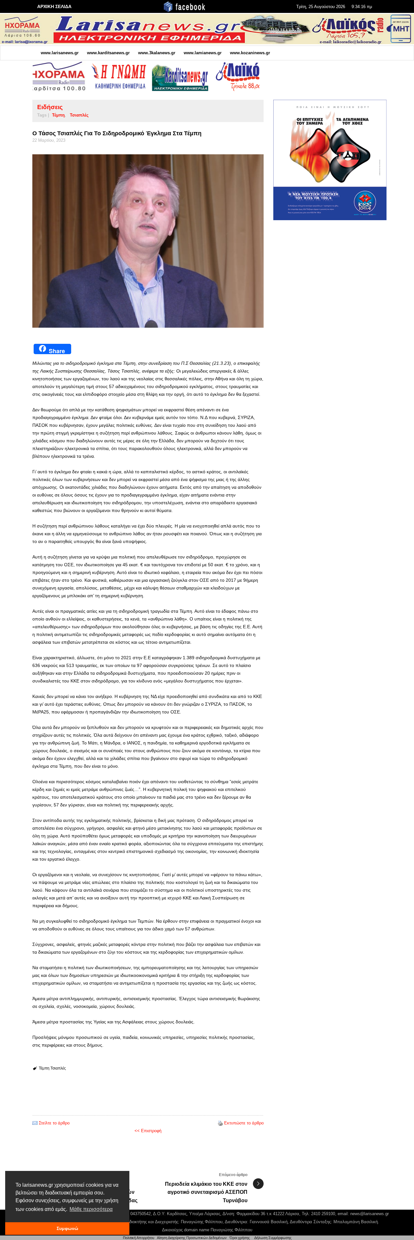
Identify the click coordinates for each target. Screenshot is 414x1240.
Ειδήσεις (50, 107)
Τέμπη (58, 115)
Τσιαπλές (79, 115)
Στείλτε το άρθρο (54, 1123)
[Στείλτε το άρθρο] (35, 1123)
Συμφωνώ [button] (67, 1228)
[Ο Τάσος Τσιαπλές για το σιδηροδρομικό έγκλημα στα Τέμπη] (148, 241)
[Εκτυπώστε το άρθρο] (220, 1123)
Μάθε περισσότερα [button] (91, 1209)
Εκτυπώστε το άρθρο (244, 1123)
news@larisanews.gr (369, 1213)
